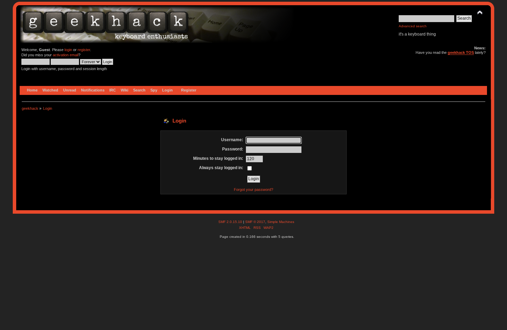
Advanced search (413, 26)
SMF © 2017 (255, 222)
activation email (65, 55)
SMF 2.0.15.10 (230, 222)
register (84, 50)
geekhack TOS (461, 52)
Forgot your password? (253, 189)
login (68, 50)
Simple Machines (280, 222)
